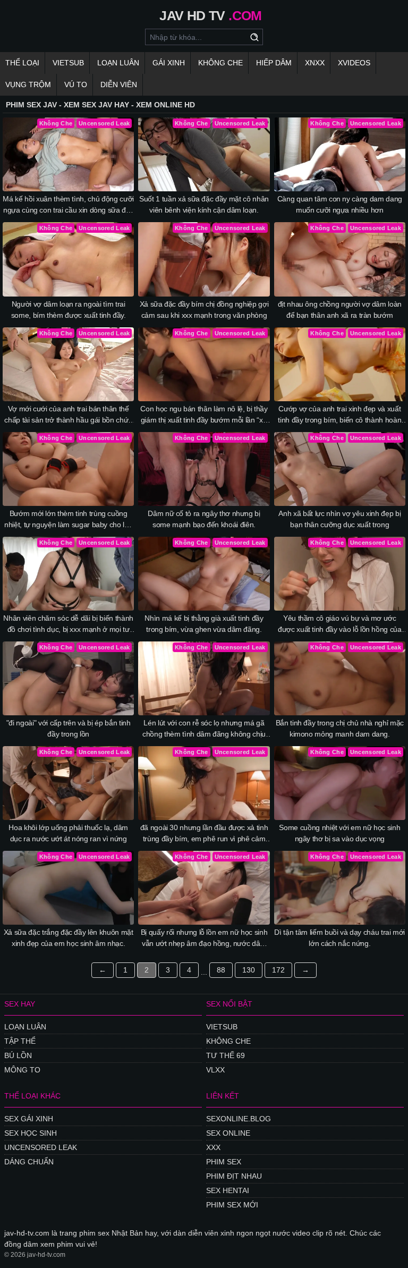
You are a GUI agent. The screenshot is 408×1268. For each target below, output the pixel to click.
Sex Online (228, 1133)
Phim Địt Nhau (234, 1176)
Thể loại (22, 62)
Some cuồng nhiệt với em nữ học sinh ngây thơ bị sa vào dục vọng (339, 833)
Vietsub (68, 62)
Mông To (22, 1070)
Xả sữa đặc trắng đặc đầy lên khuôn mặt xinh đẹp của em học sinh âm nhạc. (68, 938)
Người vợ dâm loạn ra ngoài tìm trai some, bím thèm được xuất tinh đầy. (68, 309)
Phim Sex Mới (232, 1205)
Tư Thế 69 (225, 1055)
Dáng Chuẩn (29, 1161)
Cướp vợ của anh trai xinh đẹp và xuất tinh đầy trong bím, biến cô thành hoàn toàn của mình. (339, 415)
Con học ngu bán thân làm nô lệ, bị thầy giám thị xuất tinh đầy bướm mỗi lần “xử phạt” (203, 415)
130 (248, 970)
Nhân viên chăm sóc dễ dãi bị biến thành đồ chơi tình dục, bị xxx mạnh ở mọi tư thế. (68, 624)
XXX (213, 1147)
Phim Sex (223, 1161)
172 (278, 970)
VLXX (215, 1070)
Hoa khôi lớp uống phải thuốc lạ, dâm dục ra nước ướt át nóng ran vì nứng (68, 833)
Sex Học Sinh (30, 1133)
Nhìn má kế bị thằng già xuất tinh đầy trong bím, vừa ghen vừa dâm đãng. (203, 623)
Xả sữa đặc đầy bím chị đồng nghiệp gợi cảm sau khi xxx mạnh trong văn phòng (204, 309)
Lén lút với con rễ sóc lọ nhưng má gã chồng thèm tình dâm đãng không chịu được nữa (204, 729)
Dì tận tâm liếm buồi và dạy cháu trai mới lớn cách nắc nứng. (339, 938)
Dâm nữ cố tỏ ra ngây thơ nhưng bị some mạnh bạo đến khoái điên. (204, 519)
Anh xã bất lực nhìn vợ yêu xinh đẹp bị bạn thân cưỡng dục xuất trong (339, 519)
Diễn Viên (118, 84)
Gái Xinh (168, 62)
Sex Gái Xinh (28, 1118)
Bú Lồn (18, 1055)
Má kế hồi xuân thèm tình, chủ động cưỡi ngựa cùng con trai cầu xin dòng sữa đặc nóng (68, 205)
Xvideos (354, 62)
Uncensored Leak (40, 1147)
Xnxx (315, 62)
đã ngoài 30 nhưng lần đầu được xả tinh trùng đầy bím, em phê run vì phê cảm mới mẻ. (204, 833)
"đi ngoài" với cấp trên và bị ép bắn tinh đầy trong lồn (68, 728)
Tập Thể (20, 1041)
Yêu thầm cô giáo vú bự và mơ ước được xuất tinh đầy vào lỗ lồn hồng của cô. (340, 624)
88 (221, 970)
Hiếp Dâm (274, 62)
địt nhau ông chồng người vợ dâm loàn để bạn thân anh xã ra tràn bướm (340, 309)
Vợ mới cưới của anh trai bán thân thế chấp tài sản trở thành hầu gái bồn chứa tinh (68, 415)
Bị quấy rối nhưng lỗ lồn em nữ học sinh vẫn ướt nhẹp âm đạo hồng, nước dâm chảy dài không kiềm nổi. (204, 938)
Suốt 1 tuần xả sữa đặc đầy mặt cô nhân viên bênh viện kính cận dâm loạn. (204, 204)
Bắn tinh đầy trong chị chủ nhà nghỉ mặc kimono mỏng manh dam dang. (340, 728)
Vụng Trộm (28, 84)
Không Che (220, 62)
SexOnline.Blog (238, 1118)
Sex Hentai (227, 1190)
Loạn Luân (118, 62)
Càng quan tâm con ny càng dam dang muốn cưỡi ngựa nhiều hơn (339, 204)
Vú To (75, 84)
